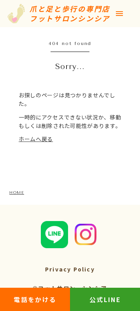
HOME (16, 192)
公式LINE (105, 299)
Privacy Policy (69, 269)
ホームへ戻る (36, 139)
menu (119, 13)
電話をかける (35, 299)
